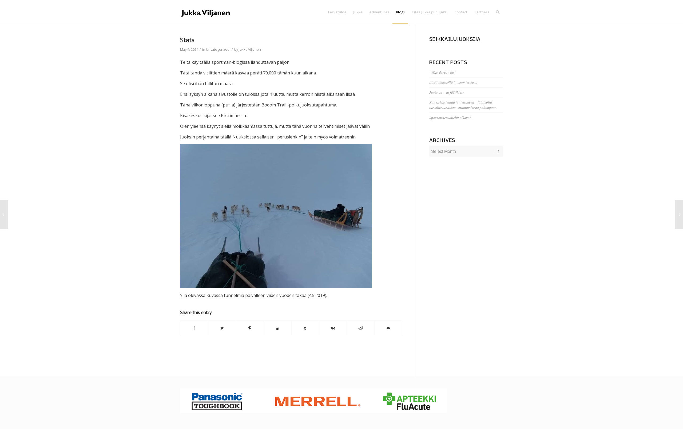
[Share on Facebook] (194, 328)
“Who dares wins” (442, 72)
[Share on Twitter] (222, 328)
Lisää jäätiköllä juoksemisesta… (453, 82)
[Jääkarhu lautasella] (4, 214)
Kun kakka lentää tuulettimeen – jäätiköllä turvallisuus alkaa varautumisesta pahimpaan (463, 105)
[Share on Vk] (333, 328)
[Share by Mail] (388, 328)
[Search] (498, 12)
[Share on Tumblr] (305, 328)
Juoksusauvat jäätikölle (446, 92)
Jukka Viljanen (250, 49)
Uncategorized (217, 49)
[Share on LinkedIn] (277, 328)
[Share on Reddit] (360, 328)
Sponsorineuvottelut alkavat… (451, 117)
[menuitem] (337, 12)
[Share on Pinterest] (250, 328)
